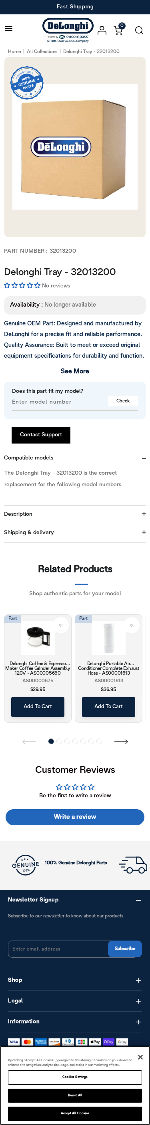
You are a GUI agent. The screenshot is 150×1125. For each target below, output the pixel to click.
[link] (61, 625)
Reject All (75, 1095)
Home (14, 52)
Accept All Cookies (75, 1113)
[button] (23, 286)
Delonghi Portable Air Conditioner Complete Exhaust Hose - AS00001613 (108, 668)
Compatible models (28, 458)
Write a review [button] (75, 817)
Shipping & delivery (29, 532)
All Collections (42, 52)
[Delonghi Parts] (70, 30)
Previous (29, 741)
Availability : (26, 305)
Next (121, 741)
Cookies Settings (75, 1077)
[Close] (140, 1057)
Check (123, 401)
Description (18, 514)
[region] (75, 1085)
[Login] (106, 30)
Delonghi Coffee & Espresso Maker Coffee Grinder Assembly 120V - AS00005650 (37, 668)
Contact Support (41, 435)
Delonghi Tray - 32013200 (60, 272)
